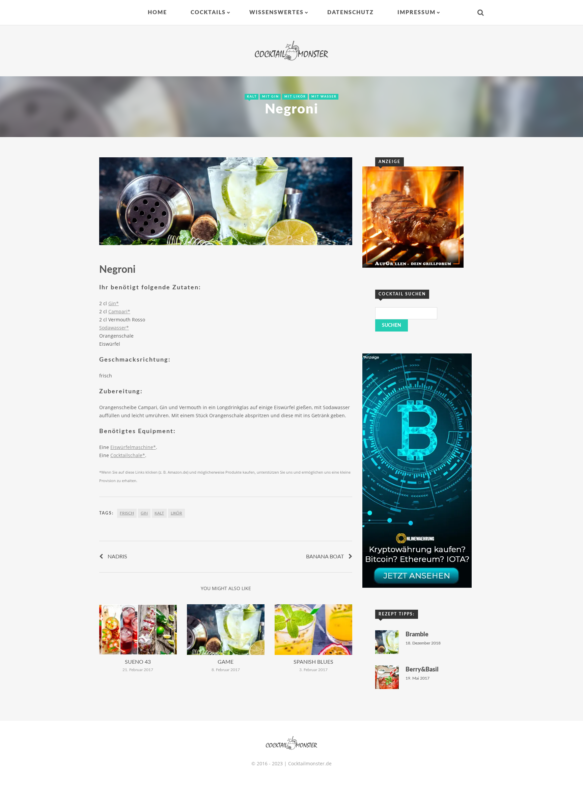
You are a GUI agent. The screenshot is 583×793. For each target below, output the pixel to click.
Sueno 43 (138, 662)
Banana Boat (325, 556)
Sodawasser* (114, 327)
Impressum (416, 12)
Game (225, 662)
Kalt (252, 96)
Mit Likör (295, 96)
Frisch (127, 513)
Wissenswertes (276, 12)
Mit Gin (270, 96)
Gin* (113, 303)
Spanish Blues (313, 662)
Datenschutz (350, 12)
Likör (176, 513)
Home (157, 12)
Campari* (119, 311)
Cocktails (208, 12)
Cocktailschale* (127, 455)
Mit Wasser (324, 96)
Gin (144, 513)
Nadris (117, 556)
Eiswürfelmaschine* (133, 447)
